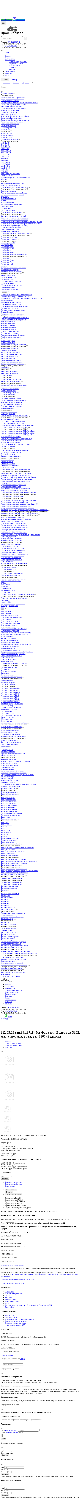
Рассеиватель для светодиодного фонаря (15, 951)
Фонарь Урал (5, 903)
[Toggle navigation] (3, 23)
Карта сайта (9, 1307)
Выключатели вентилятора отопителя (14, 220)
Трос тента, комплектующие (11, 106)
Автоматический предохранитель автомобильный (19, 477)
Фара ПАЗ (4, 836)
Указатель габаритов (8, 932)
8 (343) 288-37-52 (14, 42)
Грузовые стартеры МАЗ (10, 696)
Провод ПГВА (6, 602)
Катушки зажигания (8, 638)
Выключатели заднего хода (11, 304)
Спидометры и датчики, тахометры (14, 663)
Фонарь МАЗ (5, 899)
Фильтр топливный (8, 853)
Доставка (12, 67)
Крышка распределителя (10, 646)
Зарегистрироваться (12, 1430)
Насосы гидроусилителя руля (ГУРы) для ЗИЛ (17, 433)
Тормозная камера (7, 777)
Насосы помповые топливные (12, 419)
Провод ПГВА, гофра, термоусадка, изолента (17, 594)
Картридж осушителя (8, 759)
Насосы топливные (8, 446)
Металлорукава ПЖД (8, 414)
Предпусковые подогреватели (12, 496)
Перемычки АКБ (7, 206)
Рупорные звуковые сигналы (11, 406)
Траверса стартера (7, 717)
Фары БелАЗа (6, 832)
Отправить (5, 1474)
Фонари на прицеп (8, 907)
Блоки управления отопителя (11, 544)
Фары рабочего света (8, 800)
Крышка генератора (8, 287)
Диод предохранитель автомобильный (15, 318)
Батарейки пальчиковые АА (11, 185)
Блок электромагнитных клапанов (13, 972)
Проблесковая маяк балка (10, 389)
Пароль (9, 1432)
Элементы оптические (9, 840)
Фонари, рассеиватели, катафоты (13, 874)
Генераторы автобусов (9, 237)
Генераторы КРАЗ (7, 249)
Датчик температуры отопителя (12, 548)
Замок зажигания (7, 636)
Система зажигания (8, 625)
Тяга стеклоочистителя (9, 732)
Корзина (25, 83)
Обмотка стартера (7, 706)
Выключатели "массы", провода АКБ (14, 187)
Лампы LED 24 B (7, 176)
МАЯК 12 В (5, 166)
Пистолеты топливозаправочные (13, 421)
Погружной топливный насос (12, 452)
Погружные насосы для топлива (12, 423)
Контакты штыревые (8, 329)
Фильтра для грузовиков (10, 855)
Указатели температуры (9, 356)
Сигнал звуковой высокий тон (12, 404)
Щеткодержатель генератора (11, 285)
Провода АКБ (6, 208)
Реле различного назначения (11, 617)
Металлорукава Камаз (9, 412)
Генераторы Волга (7, 260)
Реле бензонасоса (7, 611)
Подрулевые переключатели (11, 227)
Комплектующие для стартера (12, 704)
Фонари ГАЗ (5, 905)
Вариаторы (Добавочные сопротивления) (16, 633)
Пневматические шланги (10, 101)
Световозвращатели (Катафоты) (12, 917)
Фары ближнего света (9, 802)
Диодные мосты (7, 279)
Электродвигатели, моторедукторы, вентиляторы (19, 953)
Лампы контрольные (8, 350)
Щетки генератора (7, 283)
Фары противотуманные (10, 838)
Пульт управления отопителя (11, 560)
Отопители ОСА (7, 462)
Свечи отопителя (7, 561)
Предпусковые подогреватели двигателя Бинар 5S (19, 504)
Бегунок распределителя (10, 631)
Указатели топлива (8, 358)
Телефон (4, 1472)
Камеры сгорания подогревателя (13, 529)
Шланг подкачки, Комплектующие (13, 108)
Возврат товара (14, 65)
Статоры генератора (8, 277)
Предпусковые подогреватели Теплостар (16, 506)
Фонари (4, 890)
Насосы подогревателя (9, 575)
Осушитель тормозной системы (12, 771)
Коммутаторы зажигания (10, 642)
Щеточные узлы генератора (11, 281)
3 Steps (22, 1359)
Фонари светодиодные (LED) (11, 947)
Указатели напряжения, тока (11, 354)
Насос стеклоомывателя (9, 744)
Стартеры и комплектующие (11, 677)
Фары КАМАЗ (6, 825)
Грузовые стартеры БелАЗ (10, 688)
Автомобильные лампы (9, 139)
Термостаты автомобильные (11, 302)
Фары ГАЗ (4, 826)
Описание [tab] (9, 1192)
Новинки (8, 73)
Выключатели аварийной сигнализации (15, 218)
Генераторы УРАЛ (7, 252)
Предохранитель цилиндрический (13, 485)
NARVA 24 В (5, 164)
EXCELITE (5, 149)
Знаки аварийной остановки (11, 118)
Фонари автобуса (7, 919)
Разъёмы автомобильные (10, 337)
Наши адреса (10, 1186)
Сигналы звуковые (8, 394)
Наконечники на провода (10, 331)
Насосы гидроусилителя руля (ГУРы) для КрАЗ (18, 431)
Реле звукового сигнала (9, 615)
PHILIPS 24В (5, 147)
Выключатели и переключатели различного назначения (21, 224)
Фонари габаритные (8, 924)
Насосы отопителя (7, 569)
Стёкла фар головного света (11, 815)
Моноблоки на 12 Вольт (9, 371)
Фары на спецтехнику (9, 805)
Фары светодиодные (8, 788)
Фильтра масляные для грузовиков (13, 859)
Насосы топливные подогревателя (13, 579)
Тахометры (5, 673)
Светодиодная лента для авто (11, 878)
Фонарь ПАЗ (5, 922)
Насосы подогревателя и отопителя (14, 563)
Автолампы (9, 1315)
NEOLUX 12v (6, 151)
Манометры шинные (8, 126)
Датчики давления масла (10, 308)
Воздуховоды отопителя (9, 546)
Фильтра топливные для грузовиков (14, 863)
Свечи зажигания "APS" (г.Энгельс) (14, 629)
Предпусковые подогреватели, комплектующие (18, 492)
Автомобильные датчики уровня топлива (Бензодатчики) (22, 298)
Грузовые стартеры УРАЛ (10, 702)
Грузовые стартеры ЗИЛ (9, 690)
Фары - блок (5, 817)
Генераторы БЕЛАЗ (8, 243)
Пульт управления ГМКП (10, 229)
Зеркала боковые (7, 312)
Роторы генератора (8, 275)
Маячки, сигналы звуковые (11, 381)
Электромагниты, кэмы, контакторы (14, 965)
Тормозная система (8, 755)
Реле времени (6, 613)
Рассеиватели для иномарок (11, 944)
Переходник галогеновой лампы (13, 335)
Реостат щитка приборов (10, 231)
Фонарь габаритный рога (10, 936)
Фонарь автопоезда (8, 934)
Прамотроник (6, 588)
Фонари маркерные (8, 940)
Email (10, 1430)
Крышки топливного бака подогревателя (16, 519)
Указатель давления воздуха (11, 360)
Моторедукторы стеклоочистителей (14, 959)
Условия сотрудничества (18, 62)
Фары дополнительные (9, 811)
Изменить (5, 1455)
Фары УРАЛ (5, 830)
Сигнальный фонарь (8, 928)
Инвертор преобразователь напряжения (15, 481)
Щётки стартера (6, 719)
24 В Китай (5, 145)
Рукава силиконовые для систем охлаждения (17, 425)
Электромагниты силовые (10, 976)
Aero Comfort (5, 585)
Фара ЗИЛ (4, 834)
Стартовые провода (8, 210)
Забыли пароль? (12, 1432)
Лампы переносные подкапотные (13, 97)
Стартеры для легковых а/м (11, 715)
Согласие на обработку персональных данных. (18, 1280)
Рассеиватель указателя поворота (13, 913)
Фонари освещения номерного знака (14, 946)
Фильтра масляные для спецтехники (14, 869)
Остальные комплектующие (11, 581)
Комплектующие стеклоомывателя (13, 736)
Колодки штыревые (8, 325)
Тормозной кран (7, 778)
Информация (10, 60)
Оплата (12, 69)
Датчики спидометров (9, 667)
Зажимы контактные (8, 199)
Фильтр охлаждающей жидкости (13, 851)
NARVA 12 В (5, 162)
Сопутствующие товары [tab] (13, 1194)
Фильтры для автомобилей (10, 844)
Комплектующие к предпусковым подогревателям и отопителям (24, 510)
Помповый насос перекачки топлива (14, 450)
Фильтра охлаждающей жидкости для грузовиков (19, 861)
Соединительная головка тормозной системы (17, 775)
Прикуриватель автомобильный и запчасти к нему (19, 103)
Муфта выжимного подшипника (13, 754)
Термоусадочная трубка (9, 606)
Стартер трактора (7, 713)
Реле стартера (6, 619)
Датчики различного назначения (13, 310)
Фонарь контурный (8, 938)
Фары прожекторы (8, 798)
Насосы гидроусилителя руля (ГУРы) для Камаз (18, 435)
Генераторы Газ (6, 262)
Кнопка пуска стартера (9, 640)
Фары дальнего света (8, 803)
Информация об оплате (13, 1184)
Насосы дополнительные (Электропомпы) (16, 439)
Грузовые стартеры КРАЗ (10, 694)
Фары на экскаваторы (9, 809)
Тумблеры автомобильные (10, 786)
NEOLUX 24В (6, 153)
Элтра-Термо (5, 592)
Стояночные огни (7, 930)
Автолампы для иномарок (10, 174)
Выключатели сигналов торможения (14, 306)
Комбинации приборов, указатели (13, 345)
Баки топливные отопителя (11, 558)
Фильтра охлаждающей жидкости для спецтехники (19, 871)
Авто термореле (6, 300)
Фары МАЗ (5, 823)
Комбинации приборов (9, 348)
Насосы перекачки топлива (11, 441)
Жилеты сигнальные (8, 114)
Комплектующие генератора (11, 272)
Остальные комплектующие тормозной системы (18, 784)
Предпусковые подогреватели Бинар (14, 502)
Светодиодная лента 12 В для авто (13, 884)
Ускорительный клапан (9, 780)
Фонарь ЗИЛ (5, 901)
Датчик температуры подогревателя (14, 525)
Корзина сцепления (8, 752)
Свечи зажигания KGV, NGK (11, 656)
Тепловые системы (8, 590)
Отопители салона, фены (10, 456)
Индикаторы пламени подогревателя (14, 527)
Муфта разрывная (7, 769)
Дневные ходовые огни (9, 792)
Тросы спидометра (7, 675)
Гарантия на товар (16, 64)
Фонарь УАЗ (5, 896)
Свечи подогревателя (8, 537)
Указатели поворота (8, 909)
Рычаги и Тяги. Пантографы (11, 727)
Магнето (4, 266)
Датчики (4, 291)
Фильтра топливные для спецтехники (14, 873)
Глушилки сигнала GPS (9, 112)
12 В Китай (5, 143)
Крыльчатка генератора (9, 289)
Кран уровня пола (7, 767)
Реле (2, 608)
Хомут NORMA (6, 133)
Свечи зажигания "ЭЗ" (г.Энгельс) (13, 654)
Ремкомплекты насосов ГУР (11, 437)
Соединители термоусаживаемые (13, 604)
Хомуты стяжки (6, 137)
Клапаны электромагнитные (11, 969)
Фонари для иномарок (9, 888)
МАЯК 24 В (5, 168)
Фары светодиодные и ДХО (15, 1325)
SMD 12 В (4, 158)
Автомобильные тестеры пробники (14, 193)
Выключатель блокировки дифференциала (16, 295)
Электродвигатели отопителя (11, 538)
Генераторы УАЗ (7, 264)
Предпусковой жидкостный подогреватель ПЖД (18, 500)
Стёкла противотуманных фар (12, 813)
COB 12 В (4, 170)
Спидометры (5, 669)
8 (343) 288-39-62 (11, 46)
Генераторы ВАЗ (7, 258)
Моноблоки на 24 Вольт (9, 373)
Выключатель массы (8, 191)
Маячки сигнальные (8, 391)
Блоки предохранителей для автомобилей (16, 473)
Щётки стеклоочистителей (10, 734)
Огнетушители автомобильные (12, 99)
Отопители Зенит (7, 460)
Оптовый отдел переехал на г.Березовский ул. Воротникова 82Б (28, 1305)
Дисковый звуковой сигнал (11, 398)
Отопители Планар (8, 464)
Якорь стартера (6, 721)
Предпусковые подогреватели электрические (17, 508)
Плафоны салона (7, 915)
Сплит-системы (6, 375)
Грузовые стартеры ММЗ (10, 698)
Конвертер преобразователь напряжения (15, 475)
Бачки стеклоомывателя (9, 740)
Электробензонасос (8, 454)
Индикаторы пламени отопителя (13, 550)
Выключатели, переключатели (12, 212)
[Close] (2, 91)
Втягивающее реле (8, 682)
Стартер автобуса (7, 711)
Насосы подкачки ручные (10, 442)
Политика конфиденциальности (12, 1283)
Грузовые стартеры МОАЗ (10, 700)
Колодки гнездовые (8, 323)
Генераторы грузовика (9, 239)
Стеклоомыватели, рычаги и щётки (14, 723)
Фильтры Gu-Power (8, 850)
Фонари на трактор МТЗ (10, 894)
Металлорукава (6, 408)
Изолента (4, 600)
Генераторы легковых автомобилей (14, 254)
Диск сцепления (7, 750)
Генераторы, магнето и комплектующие (15, 233)
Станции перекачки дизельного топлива (15, 444)
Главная (8, 56)
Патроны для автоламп (9, 333)
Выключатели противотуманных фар (14, 225)
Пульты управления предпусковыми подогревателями (20, 535)
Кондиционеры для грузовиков (12, 364)
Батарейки (4, 179)
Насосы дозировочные (9, 567)
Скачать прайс (10, 71)
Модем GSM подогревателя (11, 531)
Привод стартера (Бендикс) (11, 707)
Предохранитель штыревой (11, 487)
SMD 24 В (4, 160)
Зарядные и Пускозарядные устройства (15, 116)
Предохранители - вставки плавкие (14, 483)
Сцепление (5, 746)
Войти (4, 1438)
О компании (9, 58)
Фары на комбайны (8, 807)
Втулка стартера (7, 681)
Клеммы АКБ (6, 201)
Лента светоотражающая (10, 124)
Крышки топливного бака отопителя (14, 554)
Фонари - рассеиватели (9, 886)
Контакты (8, 75)
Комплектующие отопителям (11, 540)
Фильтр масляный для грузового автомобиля (17, 848)
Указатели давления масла (10, 352)
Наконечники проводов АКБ (11, 204)
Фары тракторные (7, 842)
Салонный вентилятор (9, 961)
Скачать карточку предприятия (12, 1265)
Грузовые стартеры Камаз (10, 692)
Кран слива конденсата (9, 765)
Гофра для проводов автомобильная (14, 598)
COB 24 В (4, 172)
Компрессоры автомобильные (12, 122)
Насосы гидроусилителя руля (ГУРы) (14, 427)
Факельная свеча (7, 661)
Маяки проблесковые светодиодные (14, 385)
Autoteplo (4, 586)
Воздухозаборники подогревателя (13, 523)
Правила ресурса (7, 1355)
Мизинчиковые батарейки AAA (12, 183)
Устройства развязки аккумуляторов (14, 490)
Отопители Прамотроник (10, 465)
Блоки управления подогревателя (13, 521)
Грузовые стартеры (8, 684)
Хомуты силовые (7, 135)
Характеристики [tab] (11, 1190)
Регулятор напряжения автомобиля (13, 268)
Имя (2, 1467)
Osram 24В (5, 156)
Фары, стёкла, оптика (9, 794)
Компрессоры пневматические (12, 362)
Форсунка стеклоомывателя (11, 742)
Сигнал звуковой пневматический (13, 400)
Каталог (16, 83)
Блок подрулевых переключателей (13, 216)
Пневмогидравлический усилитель (13, 773)
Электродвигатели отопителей (12, 963)
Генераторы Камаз (7, 247)
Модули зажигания (8, 648)
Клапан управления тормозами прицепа (15, 761)
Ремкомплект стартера (9, 709)
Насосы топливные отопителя (12, 573)
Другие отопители (7, 467)
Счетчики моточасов (8, 671)
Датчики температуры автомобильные (15, 297)
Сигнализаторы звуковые (10, 393)
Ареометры (5, 197)
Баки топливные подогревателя (12, 517)
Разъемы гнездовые (8, 341)
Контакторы (5, 974)
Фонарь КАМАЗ (7, 898)
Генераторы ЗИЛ (7, 245)
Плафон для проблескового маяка (13, 387)
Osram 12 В (5, 154)
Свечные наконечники (9, 659)
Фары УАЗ (4, 828)
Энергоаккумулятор (8, 782)
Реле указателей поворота (10, 623)
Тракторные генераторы (9, 270)
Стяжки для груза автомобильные (13, 105)
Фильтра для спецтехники (10, 865)
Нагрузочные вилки (8, 202)
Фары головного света (9, 819)
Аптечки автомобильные (10, 110)
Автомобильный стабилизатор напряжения (16, 479)
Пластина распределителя (10, 650)
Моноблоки (5, 368)
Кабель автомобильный (9, 321)
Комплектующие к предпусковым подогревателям (19, 513)
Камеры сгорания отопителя (11, 552)
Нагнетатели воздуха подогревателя (14, 533)
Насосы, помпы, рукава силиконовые (14, 416)
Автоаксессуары (7, 93)
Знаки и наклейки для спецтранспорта (15, 120)
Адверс (3, 583)
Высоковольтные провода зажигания (14, 634)
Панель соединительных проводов (13, 320)
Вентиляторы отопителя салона (12, 957)
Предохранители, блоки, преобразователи (16, 469)
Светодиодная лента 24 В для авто (13, 882)
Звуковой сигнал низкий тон (11, 402)
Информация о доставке (14, 1182)
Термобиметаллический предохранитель (15, 489)
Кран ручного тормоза (9, 763)
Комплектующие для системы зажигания (16, 644)
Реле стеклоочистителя (9, 621)
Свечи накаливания (8, 658)
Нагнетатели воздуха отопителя (12, 556)
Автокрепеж (5, 129)
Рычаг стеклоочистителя (10, 730)
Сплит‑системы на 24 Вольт (11, 379)
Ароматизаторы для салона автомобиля (15, 177)
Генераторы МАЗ (7, 250)
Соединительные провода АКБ (12, 195)
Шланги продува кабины (10, 128)
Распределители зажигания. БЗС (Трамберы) (17, 652)
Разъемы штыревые (8, 343)
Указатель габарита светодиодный (13, 942)
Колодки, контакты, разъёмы (11, 314)
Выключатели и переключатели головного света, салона (21, 222)
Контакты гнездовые (8, 327)
